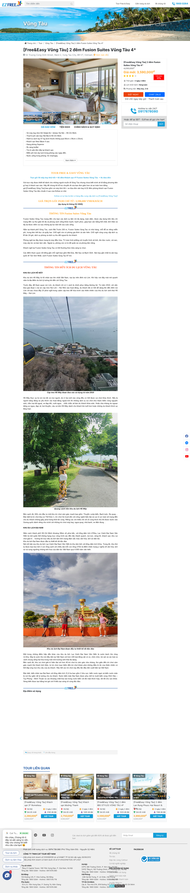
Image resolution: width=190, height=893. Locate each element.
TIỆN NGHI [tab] (64, 127)
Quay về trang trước (34, 752)
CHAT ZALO (155, 94)
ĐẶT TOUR (48, 816)
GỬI (161, 124)
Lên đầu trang (50, 752)
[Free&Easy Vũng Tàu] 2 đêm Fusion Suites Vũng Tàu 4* (79, 43)
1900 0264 (181, 3)
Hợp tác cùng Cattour (118, 860)
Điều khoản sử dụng (117, 872)
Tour (40, 43)
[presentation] (20, 798)
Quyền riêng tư (115, 883)
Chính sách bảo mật (117, 876)
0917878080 (148, 111)
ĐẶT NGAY (133, 94)
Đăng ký (160, 835)
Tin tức (112, 856)
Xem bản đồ (101, 55)
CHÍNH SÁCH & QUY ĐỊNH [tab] (87, 127)
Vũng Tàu (49, 43)
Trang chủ (31, 43)
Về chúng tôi (160, 3)
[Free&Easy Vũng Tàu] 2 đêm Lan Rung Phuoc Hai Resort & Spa (111, 805)
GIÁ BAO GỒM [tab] (48, 127)
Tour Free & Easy (123, 3)
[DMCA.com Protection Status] (117, 886)
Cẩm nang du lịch (142, 3)
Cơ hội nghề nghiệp (117, 863)
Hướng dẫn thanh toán (118, 879)
